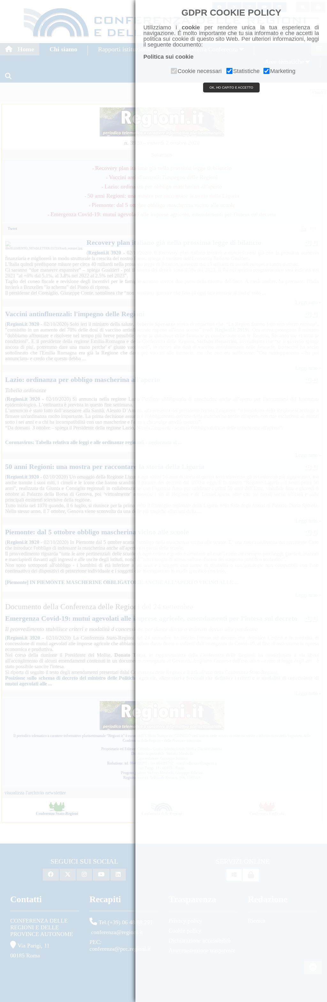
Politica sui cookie (168, 57)
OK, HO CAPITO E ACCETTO (231, 87)
